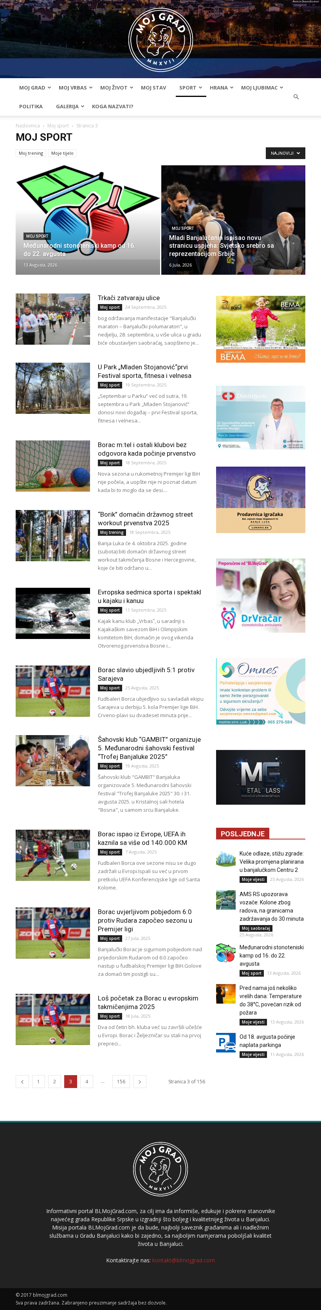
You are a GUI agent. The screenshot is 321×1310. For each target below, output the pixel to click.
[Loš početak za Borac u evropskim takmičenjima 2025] (53, 1019)
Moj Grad (32, 87)
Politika (31, 106)
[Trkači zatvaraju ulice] (53, 319)
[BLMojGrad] (160, 36)
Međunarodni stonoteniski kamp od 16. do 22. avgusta (272, 955)
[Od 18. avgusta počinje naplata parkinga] (226, 1042)
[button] (296, 97)
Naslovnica (28, 125)
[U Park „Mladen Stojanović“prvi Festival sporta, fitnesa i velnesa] (53, 388)
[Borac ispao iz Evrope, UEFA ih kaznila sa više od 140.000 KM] (53, 855)
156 (121, 1081)
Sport (188, 87)
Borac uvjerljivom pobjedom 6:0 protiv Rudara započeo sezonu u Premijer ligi (145, 920)
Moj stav (153, 87)
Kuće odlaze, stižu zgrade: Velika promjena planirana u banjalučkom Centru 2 (272, 861)
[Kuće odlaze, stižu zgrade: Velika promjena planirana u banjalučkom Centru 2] (226, 859)
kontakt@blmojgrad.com (183, 1260)
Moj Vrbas (73, 87)
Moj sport (58, 125)
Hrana (219, 87)
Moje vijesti (253, 879)
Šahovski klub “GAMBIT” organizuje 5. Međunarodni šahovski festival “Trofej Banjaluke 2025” (149, 748)
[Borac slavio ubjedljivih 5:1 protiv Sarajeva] (53, 691)
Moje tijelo (62, 153)
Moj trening (31, 153)
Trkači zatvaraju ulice (129, 298)
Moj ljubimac (259, 87)
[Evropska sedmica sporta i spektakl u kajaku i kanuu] (53, 613)
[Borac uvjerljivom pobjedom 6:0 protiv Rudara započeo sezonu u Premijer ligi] (53, 933)
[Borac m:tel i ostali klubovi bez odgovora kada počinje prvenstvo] (53, 466)
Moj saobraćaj (256, 928)
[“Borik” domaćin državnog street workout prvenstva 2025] (53, 535)
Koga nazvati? (112, 106)
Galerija (67, 106)
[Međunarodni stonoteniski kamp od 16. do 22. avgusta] (88, 212)
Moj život (114, 87)
